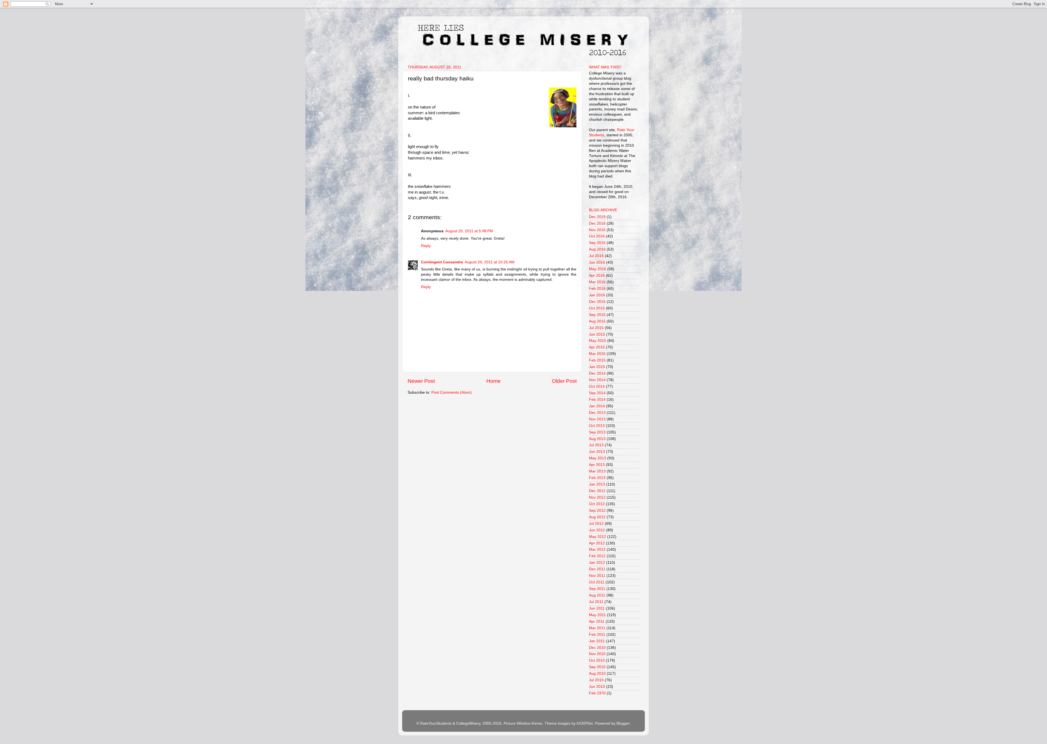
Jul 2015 (596, 328)
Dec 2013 (597, 413)
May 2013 (597, 458)
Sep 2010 (597, 667)
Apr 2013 (597, 465)
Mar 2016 (597, 282)
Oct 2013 (597, 426)
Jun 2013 (597, 452)
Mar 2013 (597, 471)
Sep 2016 (597, 243)
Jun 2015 (597, 334)
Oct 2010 (597, 660)
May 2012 (597, 537)
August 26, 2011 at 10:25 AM (490, 262)
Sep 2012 (597, 510)
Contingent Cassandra (442, 262)
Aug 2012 (597, 517)
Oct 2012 (597, 504)
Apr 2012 (597, 543)
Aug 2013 (597, 439)
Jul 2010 (596, 680)
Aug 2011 (597, 595)
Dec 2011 (597, 569)
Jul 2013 (596, 445)
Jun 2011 (597, 608)
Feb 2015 (597, 360)
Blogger (623, 723)
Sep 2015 (597, 315)
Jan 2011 (597, 641)
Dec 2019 (597, 217)
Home (493, 381)
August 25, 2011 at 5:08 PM (469, 231)
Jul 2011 (596, 602)
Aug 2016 (597, 249)
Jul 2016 (596, 256)
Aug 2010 (597, 673)
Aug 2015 (597, 321)
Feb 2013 (597, 478)
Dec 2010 (597, 648)
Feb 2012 (597, 556)
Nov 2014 (597, 380)
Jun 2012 (597, 530)
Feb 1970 (597, 693)
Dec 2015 (597, 302)
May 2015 (597, 341)
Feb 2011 (597, 634)
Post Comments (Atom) (451, 392)
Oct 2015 (597, 308)
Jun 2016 (597, 262)
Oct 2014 (597, 386)
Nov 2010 (597, 654)
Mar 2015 (597, 354)
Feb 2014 (597, 399)
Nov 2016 (597, 230)
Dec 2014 (597, 373)
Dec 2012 (597, 491)
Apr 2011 (596, 621)
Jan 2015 (597, 367)
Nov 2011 (597, 576)
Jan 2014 (597, 406)
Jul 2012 (596, 524)
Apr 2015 (597, 347)
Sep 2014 (597, 393)
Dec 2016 (597, 223)
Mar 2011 (597, 628)
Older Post (564, 381)
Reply (426, 246)
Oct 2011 (596, 582)
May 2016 (597, 269)
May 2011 (597, 615)
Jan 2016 (597, 295)
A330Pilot (584, 723)
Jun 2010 (597, 687)
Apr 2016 (597, 275)
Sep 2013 (597, 432)
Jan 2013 (597, 484)
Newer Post (421, 381)
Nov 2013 (597, 419)
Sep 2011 (597, 589)
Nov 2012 (597, 497)
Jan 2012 (597, 563)
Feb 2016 (597, 289)
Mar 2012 (597, 549)
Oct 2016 (597, 236)
